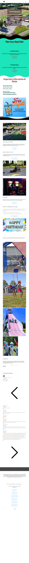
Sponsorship (14, 505)
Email (11, 365)
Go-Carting (14, 158)
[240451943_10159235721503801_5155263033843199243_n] (14, 272)
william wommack (5, 405)
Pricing (14, 70)
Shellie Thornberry (5, 418)
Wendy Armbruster (5, 415)
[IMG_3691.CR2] (10, 355)
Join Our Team (14, 496)
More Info (14, 57)
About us (14, 493)
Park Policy (14, 502)
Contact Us (14, 499)
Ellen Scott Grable (5, 430)
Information (14, 216)
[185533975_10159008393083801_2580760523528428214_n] (14, 307)
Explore (14, 202)
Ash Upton (4, 409)
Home (14, 490)
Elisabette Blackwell (5, 424)
